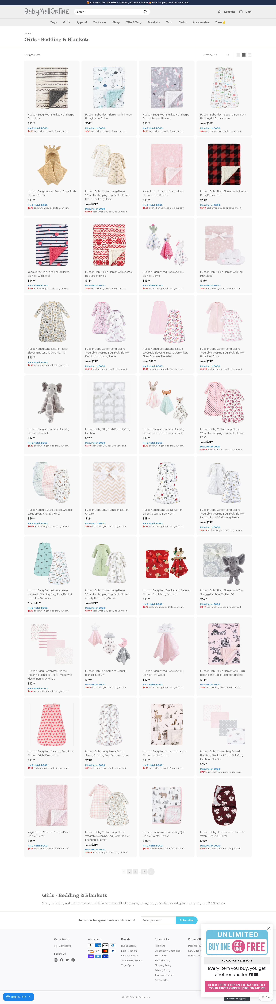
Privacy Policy (162, 970)
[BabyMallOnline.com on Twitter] (67, 960)
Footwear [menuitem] (99, 22)
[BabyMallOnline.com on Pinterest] (73, 960)
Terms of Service (164, 975)
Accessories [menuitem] (201, 22)
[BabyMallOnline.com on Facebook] (61, 960)
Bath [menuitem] (169, 22)
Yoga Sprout (128, 965)
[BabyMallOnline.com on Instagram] (55, 960)
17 (144, 871)
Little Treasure (129, 950)
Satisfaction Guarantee (167, 950)
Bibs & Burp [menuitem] (134, 22)
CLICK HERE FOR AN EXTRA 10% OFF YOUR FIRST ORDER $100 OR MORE (237, 986)
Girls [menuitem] (66, 22)
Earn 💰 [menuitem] (220, 22)
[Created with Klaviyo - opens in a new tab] (237, 999)
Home (28, 33)
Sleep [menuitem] (116, 22)
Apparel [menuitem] (81, 22)
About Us (160, 945)
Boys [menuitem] (53, 22)
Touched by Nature (131, 960)
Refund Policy (162, 960)
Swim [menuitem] (182, 22)
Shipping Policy (163, 965)
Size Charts (161, 955)
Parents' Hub (195, 945)
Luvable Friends (130, 955)
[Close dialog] (269, 928)
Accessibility (161, 979)
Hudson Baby (128, 945)
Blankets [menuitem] (154, 22)
